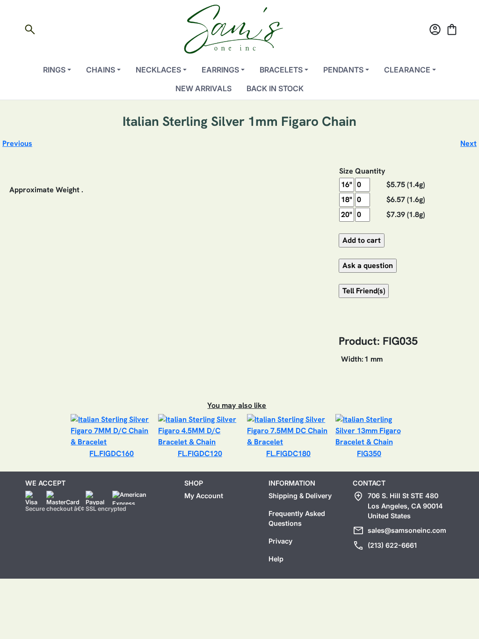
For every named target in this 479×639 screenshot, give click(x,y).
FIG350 (369, 453)
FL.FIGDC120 (200, 453)
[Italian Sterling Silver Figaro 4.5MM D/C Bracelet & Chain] (199, 430)
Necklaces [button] (158, 69)
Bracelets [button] (281, 69)
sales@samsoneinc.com (407, 530)
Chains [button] (100, 69)
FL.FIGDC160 (111, 453)
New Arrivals (203, 88)
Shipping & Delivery (300, 496)
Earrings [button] (220, 69)
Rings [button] (54, 69)
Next (468, 143)
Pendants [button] (343, 69)
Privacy (280, 541)
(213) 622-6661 (392, 545)
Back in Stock (275, 88)
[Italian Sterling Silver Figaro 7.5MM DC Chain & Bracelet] (288, 430)
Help (276, 559)
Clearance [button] (407, 69)
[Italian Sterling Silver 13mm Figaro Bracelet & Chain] (369, 430)
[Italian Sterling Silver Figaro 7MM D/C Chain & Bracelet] (111, 430)
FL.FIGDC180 (288, 453)
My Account (203, 496)
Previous (17, 143)
